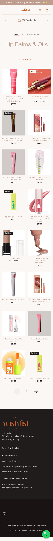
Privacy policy (13, 526)
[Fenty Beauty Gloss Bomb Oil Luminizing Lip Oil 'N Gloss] (39, 201)
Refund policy (26, 526)
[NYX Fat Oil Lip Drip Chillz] (13, 363)
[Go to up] (49, 537)
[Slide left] (5, 20)
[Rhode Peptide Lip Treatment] (13, 284)
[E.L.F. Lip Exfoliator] (13, 243)
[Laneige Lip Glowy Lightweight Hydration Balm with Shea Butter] (13, 81)
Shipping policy (39, 526)
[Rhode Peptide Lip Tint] (39, 323)
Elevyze (12, 539)
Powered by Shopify (10, 439)
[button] (3, 10)
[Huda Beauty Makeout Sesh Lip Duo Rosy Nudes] (39, 122)
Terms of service (36, 530)
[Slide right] (47, 20)
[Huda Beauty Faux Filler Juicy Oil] (13, 323)
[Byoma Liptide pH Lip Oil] (39, 363)
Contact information (18, 530)
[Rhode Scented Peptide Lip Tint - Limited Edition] (13, 162)
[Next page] (36, 391)
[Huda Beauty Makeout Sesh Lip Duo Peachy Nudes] (39, 284)
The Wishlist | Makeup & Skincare (16, 436)
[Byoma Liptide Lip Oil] (13, 201)
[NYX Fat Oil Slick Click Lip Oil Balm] (39, 162)
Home (17, 34)
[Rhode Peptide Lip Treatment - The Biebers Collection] (13, 122)
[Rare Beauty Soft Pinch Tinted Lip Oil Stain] (39, 81)
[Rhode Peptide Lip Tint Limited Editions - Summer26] (39, 243)
